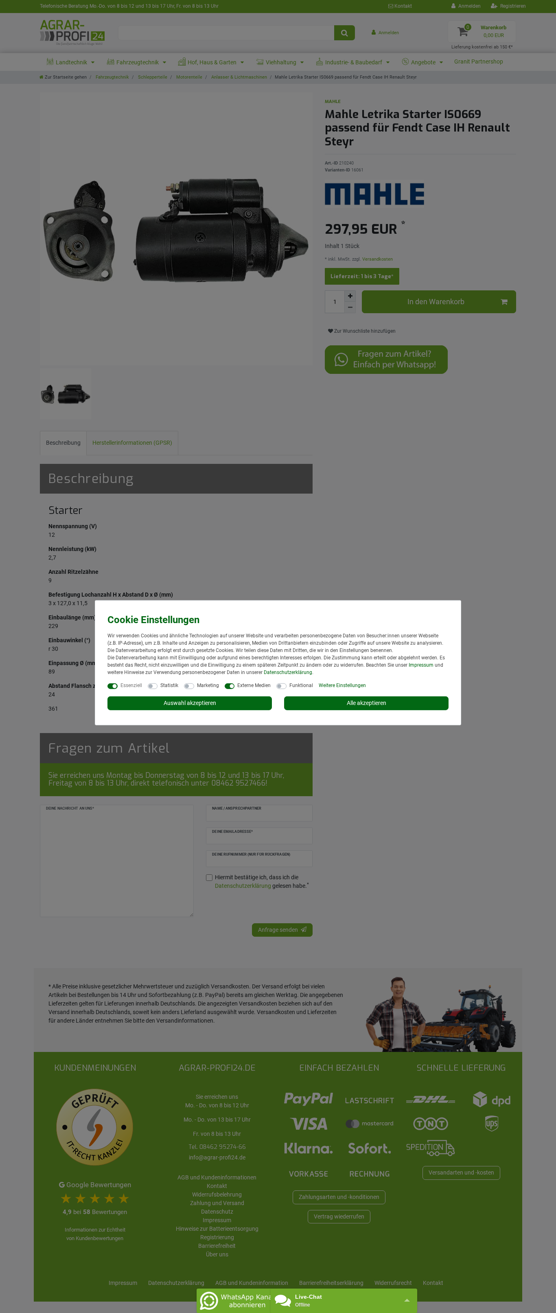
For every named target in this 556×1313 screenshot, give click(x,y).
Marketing (208, 685)
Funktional (301, 685)
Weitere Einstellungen (342, 685)
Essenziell (131, 685)
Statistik (169, 685)
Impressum (421, 665)
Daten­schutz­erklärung (288, 672)
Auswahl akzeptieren (190, 703)
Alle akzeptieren (366, 703)
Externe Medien (254, 685)
